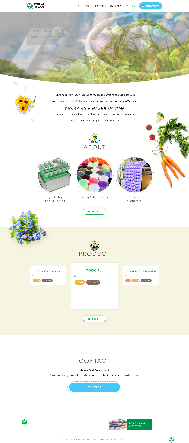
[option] (94, 48)
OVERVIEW (115, 5)
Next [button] (166, 286)
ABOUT (87, 5)
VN (127, 5)
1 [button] (90, 79)
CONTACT (123, 411)
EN (133, 5)
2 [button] (93, 79)
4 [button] (98, 79)
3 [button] (96, 79)
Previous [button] (22, 286)
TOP (77, 5)
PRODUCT (100, 5)
